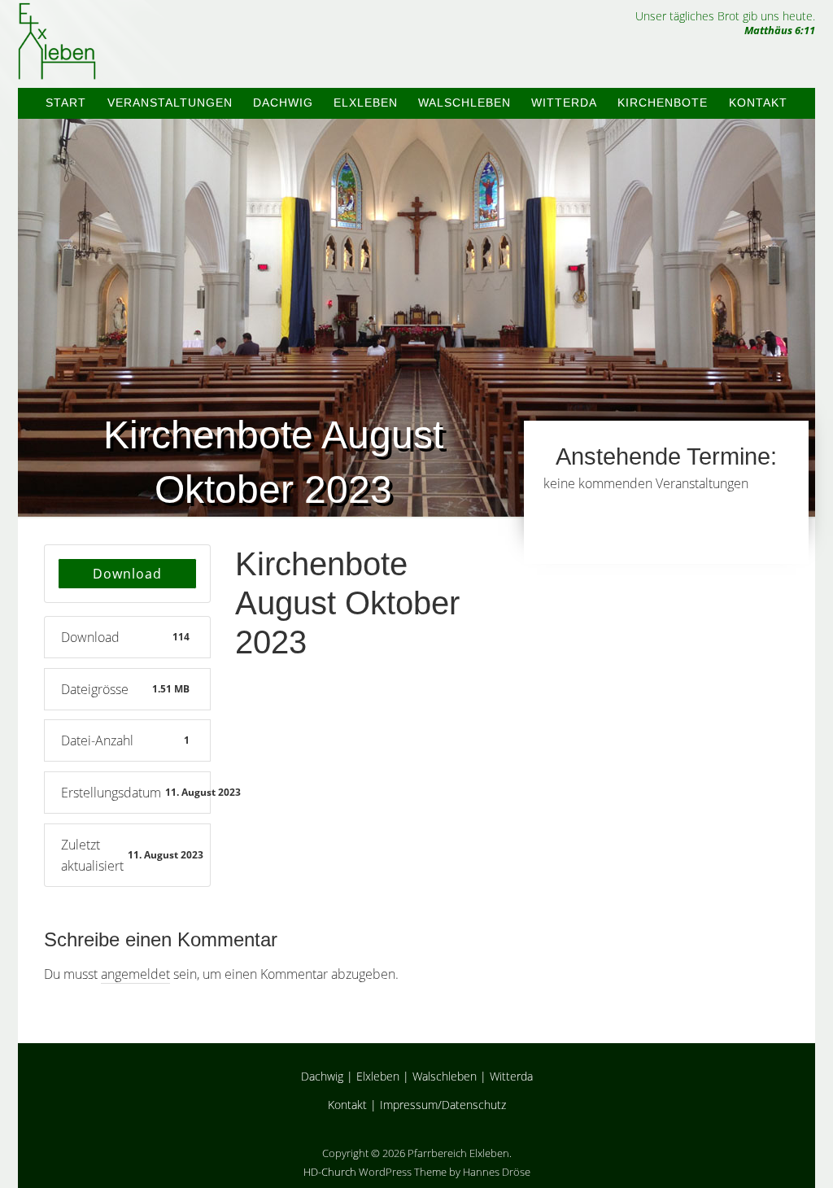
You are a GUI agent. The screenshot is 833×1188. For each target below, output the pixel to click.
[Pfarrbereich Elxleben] (57, 65)
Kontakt (758, 102)
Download (127, 574)
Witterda (564, 102)
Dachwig (283, 102)
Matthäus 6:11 (779, 30)
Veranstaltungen (170, 102)
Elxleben (366, 102)
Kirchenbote (662, 102)
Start (66, 102)
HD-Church (329, 1171)
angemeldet (135, 974)
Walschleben (464, 102)
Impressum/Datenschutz (443, 1104)
